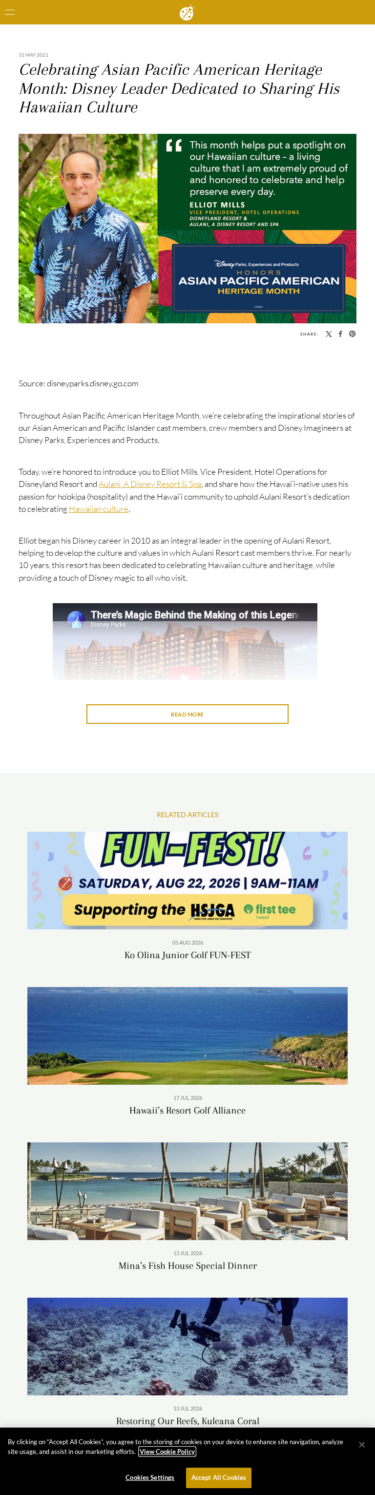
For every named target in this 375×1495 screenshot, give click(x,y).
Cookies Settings (149, 1477)
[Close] (362, 1444)
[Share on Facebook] (340, 334)
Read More (187, 714)
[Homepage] (187, 12)
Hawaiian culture (98, 509)
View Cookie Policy (167, 1451)
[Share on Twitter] (329, 334)
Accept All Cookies (218, 1477)
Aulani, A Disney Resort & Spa (150, 484)
